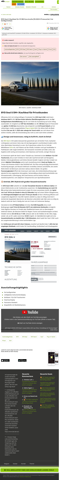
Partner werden (17, 1)
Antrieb (54, 7)
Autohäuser (39, 1)
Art (42, 7)
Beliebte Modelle (19, 7)
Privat (50, 49)
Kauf (35, 49)
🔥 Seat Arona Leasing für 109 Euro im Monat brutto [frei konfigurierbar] (47, 389)
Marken (8, 7)
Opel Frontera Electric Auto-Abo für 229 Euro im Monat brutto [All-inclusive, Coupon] (48, 400)
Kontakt (23, 463)
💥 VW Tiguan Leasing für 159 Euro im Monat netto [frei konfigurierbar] (47, 378)
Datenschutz (28, 476)
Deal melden (29, 1)
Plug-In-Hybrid (43, 49)
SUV (54, 49)
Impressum (22, 476)
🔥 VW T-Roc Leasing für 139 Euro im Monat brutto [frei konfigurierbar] (30, 401)
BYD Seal (22, 49)
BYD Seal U (30, 49)
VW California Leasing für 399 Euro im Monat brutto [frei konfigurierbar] (47, 394)
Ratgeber (21, 4)
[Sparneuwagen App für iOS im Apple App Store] (9, 360)
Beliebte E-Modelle (31, 7)
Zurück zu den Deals (6, 14)
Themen (31, 463)
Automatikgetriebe (10, 49)
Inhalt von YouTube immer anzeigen (30, 323)
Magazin (6, 463)
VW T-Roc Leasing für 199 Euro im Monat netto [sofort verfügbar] (29, 411)
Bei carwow (24, 56)
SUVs (11, 147)
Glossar (15, 463)
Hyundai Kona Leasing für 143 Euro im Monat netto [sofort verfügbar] (29, 383)
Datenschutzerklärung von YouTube (36, 319)
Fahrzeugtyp (53, 9)
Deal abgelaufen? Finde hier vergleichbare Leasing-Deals (30, 470)
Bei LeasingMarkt (34, 56)
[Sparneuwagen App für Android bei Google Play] (26, 360)
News (14, 4)
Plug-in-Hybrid (29, 128)
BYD (17, 49)
